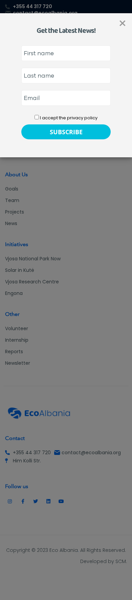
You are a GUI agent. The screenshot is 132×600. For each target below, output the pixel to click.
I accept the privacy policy (68, 118)
